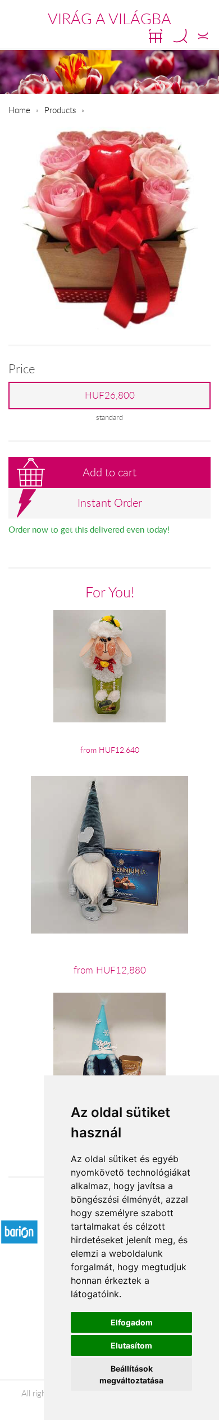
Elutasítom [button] (131, 1345)
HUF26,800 (110, 395)
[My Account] (203, 36)
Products (60, 109)
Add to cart (109, 472)
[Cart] (155, 36)
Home (19, 109)
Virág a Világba (109, 18)
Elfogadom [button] (132, 1322)
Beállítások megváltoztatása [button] (131, 1374)
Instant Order (109, 502)
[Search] (180, 36)
